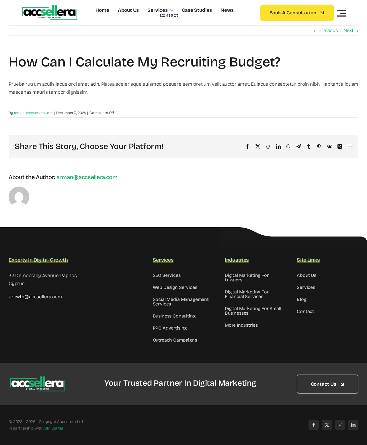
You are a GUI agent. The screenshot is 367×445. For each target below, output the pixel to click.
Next (348, 31)
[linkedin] (353, 425)
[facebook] (314, 425)
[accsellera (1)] (49, 8)
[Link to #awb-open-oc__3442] (341, 13)
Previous (328, 31)
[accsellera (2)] (37, 379)
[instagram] (340, 425)
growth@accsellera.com (35, 297)
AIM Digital (53, 428)
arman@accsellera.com (33, 113)
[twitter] (327, 425)
